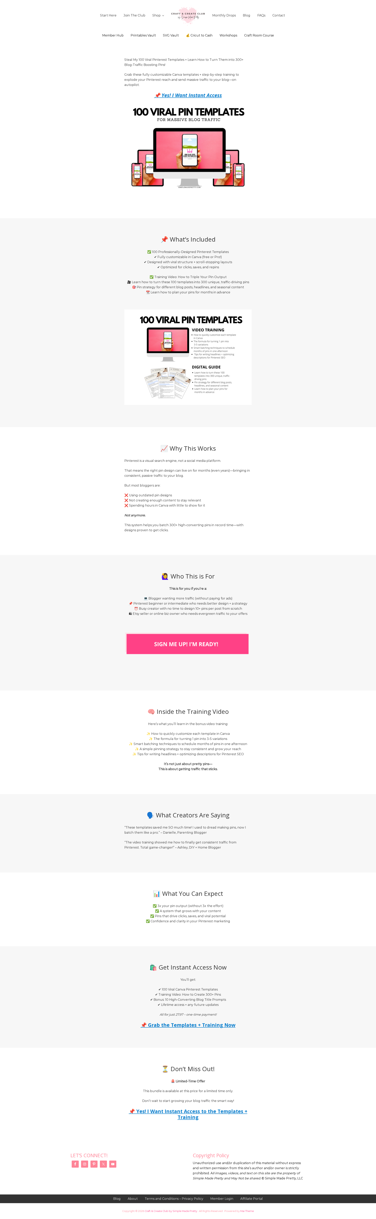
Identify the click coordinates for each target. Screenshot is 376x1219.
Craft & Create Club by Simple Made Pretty (171, 1211)
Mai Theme (247, 1211)
